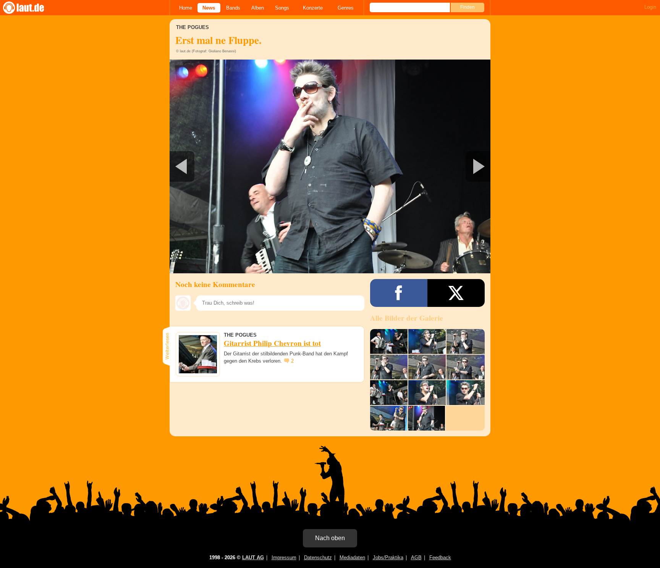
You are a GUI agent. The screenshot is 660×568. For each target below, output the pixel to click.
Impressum (284, 557)
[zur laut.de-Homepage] (30, 7)
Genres (346, 8)
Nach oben (330, 538)
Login (650, 7)
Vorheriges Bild (222, 166)
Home (185, 8)
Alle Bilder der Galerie (406, 318)
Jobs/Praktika (388, 557)
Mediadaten (352, 557)
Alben (257, 8)
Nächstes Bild (330, 166)
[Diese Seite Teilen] (398, 293)
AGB (416, 557)
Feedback (440, 557)
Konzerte (313, 8)
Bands (233, 8)
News (208, 8)
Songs (282, 8)
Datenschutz (318, 557)
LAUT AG (253, 557)
